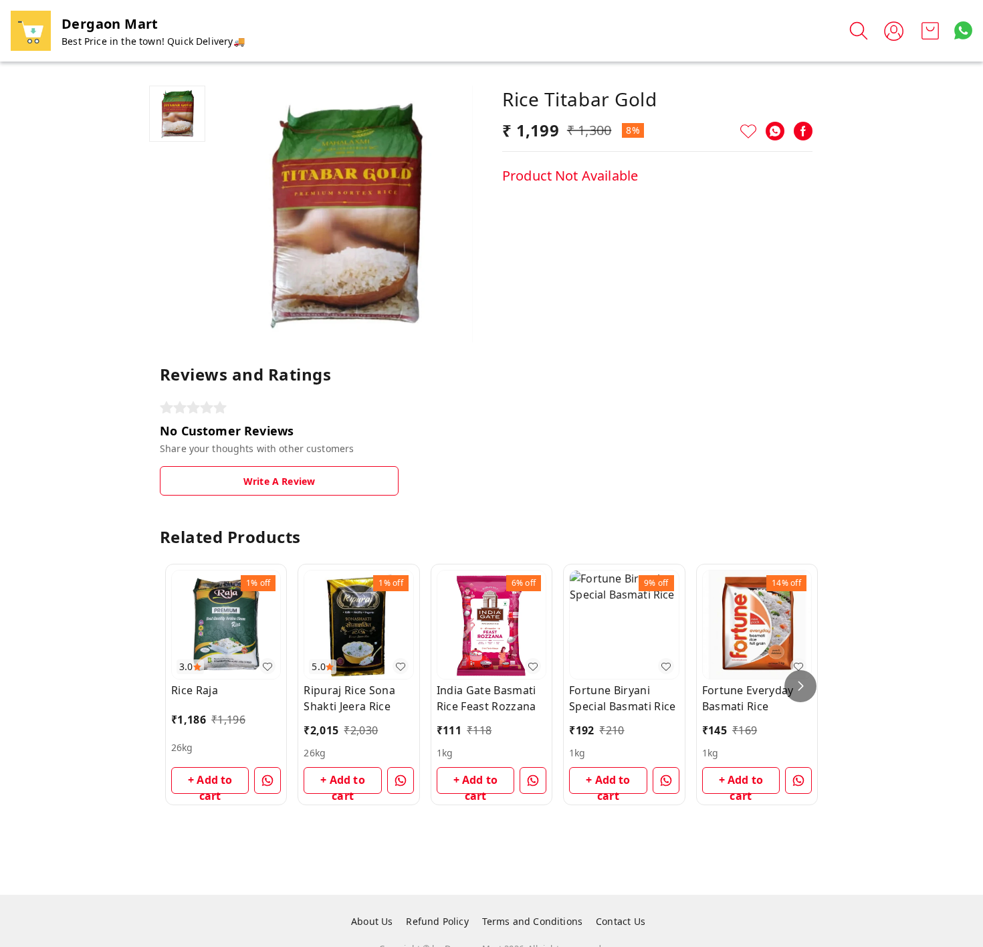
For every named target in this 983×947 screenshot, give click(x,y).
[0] (930, 31)
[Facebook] (803, 131)
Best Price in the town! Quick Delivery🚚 (153, 41)
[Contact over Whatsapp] (963, 30)
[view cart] (930, 31)
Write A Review (279, 481)
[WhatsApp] (775, 131)
